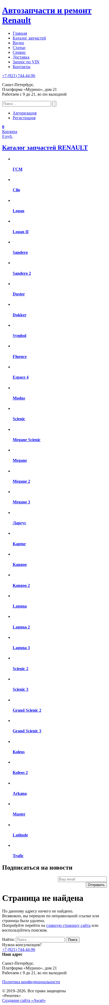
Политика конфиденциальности (31, 982)
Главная (20, 33)
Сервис (19, 52)
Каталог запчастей (29, 38)
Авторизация (25, 113)
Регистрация (24, 118)
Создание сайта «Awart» (24, 1000)
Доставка (21, 57)
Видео (18, 43)
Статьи (19, 47)
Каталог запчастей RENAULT (45, 147)
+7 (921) (18, 75)
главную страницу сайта (68, 925)
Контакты (21, 66)
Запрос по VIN (26, 62)
